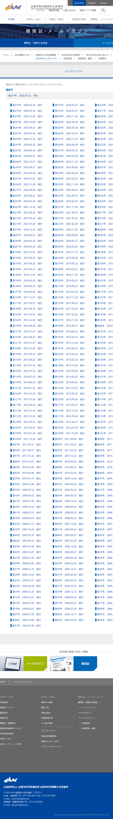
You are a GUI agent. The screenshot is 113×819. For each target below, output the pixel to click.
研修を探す (46, 712)
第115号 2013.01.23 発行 (27, 410)
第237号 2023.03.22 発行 (27, 178)
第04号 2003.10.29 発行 (27, 620)
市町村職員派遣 (6, 733)
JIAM (13, 7)
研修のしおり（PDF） (50, 741)
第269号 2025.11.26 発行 (70, 116)
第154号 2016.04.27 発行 (27, 337)
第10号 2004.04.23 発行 (27, 608)
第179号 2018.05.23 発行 (70, 286)
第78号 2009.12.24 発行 (69, 478)
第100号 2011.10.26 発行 (27, 439)
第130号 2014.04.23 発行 (27, 382)
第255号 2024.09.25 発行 (27, 144)
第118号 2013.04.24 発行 (27, 404)
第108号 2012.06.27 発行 (70, 422)
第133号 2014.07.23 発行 (27, 376)
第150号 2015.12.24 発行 (70, 342)
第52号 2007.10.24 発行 (27, 529)
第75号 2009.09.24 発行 (69, 484)
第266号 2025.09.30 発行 (70, 122)
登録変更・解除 (85, 58)
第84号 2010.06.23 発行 (69, 467)
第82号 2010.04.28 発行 (27, 472)
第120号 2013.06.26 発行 (70, 399)
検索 (103, 10)
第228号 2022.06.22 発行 (27, 195)
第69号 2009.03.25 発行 (69, 495)
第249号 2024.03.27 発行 (27, 156)
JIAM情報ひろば (22, 54)
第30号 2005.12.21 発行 (69, 569)
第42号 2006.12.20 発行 (69, 546)
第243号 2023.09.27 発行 (27, 167)
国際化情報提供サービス (10, 728)
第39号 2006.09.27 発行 (69, 552)
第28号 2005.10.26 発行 (27, 574)
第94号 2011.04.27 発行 (27, 450)
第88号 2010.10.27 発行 (27, 461)
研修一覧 (45, 707)
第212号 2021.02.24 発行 (70, 223)
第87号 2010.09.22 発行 (69, 461)
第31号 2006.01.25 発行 (27, 569)
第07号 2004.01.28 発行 (27, 614)
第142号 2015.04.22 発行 (27, 359)
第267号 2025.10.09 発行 (27, 122)
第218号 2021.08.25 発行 (70, 212)
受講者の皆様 (79, 19)
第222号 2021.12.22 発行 (27, 207)
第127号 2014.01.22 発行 (27, 388)
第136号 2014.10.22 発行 (27, 371)
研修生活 (4, 717)
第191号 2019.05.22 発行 (70, 263)
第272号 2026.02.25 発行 (70, 110)
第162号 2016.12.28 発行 (27, 320)
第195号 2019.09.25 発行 (27, 257)
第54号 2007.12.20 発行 (69, 523)
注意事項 (102, 58)
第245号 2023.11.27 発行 (70, 161)
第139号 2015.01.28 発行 (27, 365)
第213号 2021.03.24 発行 (27, 223)
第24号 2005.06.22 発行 (69, 580)
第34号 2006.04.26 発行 (27, 563)
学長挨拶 (4, 702)
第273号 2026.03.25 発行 (27, 110)
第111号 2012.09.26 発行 (70, 416)
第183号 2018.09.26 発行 (27, 280)
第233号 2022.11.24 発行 (70, 184)
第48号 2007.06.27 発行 (69, 535)
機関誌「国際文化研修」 (37, 42)
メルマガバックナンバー (46, 58)
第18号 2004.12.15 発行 (69, 591)
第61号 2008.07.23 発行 (27, 512)
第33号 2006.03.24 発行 (69, 563)
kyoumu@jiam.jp (19, 804)
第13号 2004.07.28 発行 (27, 603)
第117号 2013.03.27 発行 (70, 404)
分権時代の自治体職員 (45, 54)
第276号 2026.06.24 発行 (27, 105)
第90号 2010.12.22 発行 (69, 455)
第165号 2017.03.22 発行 (27, 314)
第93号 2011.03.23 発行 (69, 450)
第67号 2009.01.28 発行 (27, 501)
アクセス (40, 10)
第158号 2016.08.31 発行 (70, 325)
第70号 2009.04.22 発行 (27, 495)
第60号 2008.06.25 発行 (69, 512)
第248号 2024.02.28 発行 (70, 156)
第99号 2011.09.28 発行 (69, 439)
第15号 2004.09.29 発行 (69, 597)
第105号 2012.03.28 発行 (70, 427)
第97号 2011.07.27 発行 (27, 444)
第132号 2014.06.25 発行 (70, 376)
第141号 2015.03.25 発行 (70, 359)
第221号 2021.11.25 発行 (70, 207)
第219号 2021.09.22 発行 (27, 212)
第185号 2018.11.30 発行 (70, 274)
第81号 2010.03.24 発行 (69, 472)
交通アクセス (5, 738)
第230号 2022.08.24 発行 (70, 189)
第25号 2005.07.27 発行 (27, 580)
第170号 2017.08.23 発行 (70, 303)
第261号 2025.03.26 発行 (27, 133)
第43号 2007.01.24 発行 (27, 546)
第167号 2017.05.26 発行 (70, 308)
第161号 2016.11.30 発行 (70, 320)
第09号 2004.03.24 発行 (69, 608)
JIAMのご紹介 (34, 19)
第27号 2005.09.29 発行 (69, 574)
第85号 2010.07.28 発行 (27, 467)
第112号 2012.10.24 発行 (27, 416)
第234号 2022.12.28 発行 (27, 184)
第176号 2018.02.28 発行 (70, 291)
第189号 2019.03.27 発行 (27, 269)
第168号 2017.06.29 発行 (27, 308)
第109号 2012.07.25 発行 (27, 422)
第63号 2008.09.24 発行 (69, 506)
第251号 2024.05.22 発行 (70, 150)
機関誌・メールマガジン (101, 20)
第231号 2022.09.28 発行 (27, 189)
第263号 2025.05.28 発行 (70, 127)
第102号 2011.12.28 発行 (70, 433)
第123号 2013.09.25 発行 (70, 393)
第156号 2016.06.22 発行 (70, 331)
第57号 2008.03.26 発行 (69, 518)
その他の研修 (47, 723)
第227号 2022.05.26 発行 (70, 195)
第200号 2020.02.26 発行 (70, 246)
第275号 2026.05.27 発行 (70, 105)
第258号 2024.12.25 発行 (27, 139)
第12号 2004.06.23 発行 (69, 603)
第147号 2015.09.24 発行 (70, 348)
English (92, 2)
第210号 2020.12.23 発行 (27, 229)
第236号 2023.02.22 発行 (70, 178)
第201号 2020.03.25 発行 (27, 246)
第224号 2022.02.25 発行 (70, 201)
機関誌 (73, 663)
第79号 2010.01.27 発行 (27, 478)
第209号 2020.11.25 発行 (70, 229)
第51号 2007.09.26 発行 (69, 529)
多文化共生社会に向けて (97, 54)
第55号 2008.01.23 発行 (27, 523)
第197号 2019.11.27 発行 (70, 252)
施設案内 (4, 712)
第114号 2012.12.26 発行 (70, 410)
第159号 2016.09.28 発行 (27, 325)
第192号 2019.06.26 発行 (27, 263)
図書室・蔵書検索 (7, 723)
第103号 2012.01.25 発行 (27, 433)
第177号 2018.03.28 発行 (27, 291)
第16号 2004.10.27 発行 (27, 597)
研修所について (6, 707)
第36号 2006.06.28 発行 (69, 557)
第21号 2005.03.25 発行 (69, 586)
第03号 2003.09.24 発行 (69, 620)
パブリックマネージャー (51, 746)
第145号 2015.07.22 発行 (27, 354)
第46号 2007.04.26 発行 (27, 540)
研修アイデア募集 (88, 10)
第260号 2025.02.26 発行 (70, 133)
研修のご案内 (56, 19)
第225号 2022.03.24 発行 (27, 201)
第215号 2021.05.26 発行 (70, 218)
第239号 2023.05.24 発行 (70, 173)
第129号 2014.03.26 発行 (70, 382)
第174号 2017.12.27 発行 (27, 297)
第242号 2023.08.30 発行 (70, 167)
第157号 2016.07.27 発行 (27, 331)
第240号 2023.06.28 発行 (27, 173)
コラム (6, 54)
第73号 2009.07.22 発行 (27, 489)
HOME (11, 19)
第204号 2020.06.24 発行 (27, 240)
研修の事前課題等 (48, 736)
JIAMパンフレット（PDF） (11, 744)
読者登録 (68, 58)
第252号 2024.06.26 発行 (27, 150)
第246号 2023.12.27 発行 (27, 161)
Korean (103, 2)
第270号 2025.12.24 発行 (27, 116)
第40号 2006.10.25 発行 (27, 552)
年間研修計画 (47, 717)
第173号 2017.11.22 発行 (70, 297)
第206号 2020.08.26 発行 (70, 235)
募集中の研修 (47, 702)
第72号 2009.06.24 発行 (69, 489)
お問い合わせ (69, 10)
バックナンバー (88, 707)
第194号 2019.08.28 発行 (70, 257)
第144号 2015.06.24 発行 (70, 354)
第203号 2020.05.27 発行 (70, 240)
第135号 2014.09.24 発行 (70, 371)
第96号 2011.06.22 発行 (69, 444)
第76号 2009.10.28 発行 (27, 484)
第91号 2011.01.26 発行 (27, 455)
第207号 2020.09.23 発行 (27, 235)
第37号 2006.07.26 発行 (27, 557)
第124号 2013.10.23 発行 (27, 393)
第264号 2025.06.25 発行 (27, 127)
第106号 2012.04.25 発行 (27, 427)
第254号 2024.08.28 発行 (70, 144)
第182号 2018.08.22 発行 (70, 280)
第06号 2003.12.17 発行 (69, 614)
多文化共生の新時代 (71, 54)
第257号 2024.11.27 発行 (70, 139)
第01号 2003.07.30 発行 (27, 625)
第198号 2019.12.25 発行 (27, 252)
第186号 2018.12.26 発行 (27, 274)
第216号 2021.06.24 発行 (27, 218)
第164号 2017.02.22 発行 (70, 314)
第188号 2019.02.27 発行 (70, 269)
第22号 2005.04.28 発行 (27, 586)
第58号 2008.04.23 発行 (27, 518)
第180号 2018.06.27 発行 (27, 286)
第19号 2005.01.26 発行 (27, 591)
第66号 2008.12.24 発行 (69, 501)
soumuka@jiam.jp (20, 798)
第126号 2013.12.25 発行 (70, 388)
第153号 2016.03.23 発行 (70, 337)
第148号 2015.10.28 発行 (27, 348)
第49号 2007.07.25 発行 (27, 535)
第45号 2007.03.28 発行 (69, 540)
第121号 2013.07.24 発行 (27, 399)
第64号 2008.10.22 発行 (27, 506)
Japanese (79, 2)
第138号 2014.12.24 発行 (70, 365)
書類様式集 (54, 10)
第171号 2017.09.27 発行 (27, 303)
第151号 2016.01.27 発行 (27, 342)
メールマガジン (23, 663)
